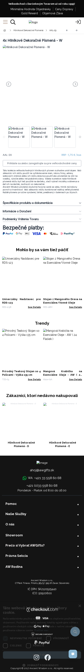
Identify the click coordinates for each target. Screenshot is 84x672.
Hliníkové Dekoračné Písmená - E (62, 444)
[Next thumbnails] (80, 137)
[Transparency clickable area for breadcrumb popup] (25, 30)
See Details (34, 307)
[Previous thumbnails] (4, 137)
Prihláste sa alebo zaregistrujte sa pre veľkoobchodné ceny (42, 163)
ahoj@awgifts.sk (42, 470)
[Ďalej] (76, 30)
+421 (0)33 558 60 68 (42, 485)
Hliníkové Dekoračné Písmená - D (21, 444)
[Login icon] (78, 22)
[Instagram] (36, 657)
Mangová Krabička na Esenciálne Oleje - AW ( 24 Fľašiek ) (62, 375)
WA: (44, 478)
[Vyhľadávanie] (13, 22)
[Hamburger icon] (5, 22)
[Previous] (67, 30)
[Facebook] (47, 657)
